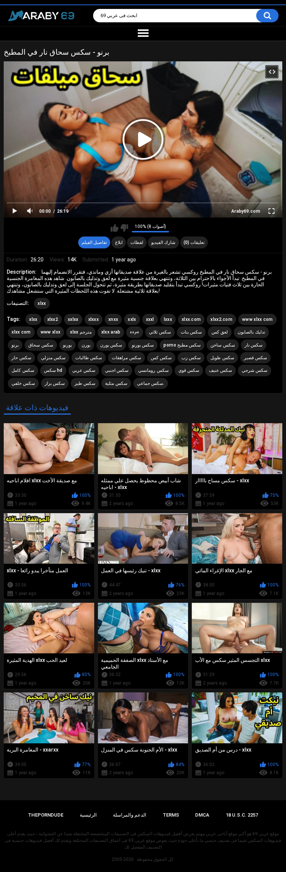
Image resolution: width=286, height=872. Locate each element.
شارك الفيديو (163, 242)
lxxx (168, 319)
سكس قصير (255, 357)
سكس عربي (83, 370)
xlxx (42, 303)
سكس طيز (84, 383)
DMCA (202, 815)
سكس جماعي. (150, 383)
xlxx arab (111, 332)
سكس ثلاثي (160, 332)
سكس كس (161, 357)
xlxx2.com (221, 319)
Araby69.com (245, 211)
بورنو (67, 345)
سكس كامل (23, 370)
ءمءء (134, 332)
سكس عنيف (220, 370)
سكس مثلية (116, 383)
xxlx (132, 319)
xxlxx (73, 319)
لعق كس (220, 332)
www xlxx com (257, 319)
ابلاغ (119, 242)
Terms (171, 815)
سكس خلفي (23, 383)
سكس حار (21, 357)
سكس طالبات (88, 357)
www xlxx (50, 332)
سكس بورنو (143, 345)
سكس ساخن (222, 345)
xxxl (150, 319)
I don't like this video (124, 228)
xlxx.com (191, 319)
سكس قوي (188, 370)
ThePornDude (45, 815)
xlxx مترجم (81, 332)
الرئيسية (88, 815)
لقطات (136, 242)
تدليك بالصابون (251, 332)
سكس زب (191, 357)
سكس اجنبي (116, 370)
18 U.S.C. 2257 (242, 815)
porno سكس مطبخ (182, 345)
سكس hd (53, 370)
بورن (86, 345)
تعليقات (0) (194, 242)
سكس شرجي (254, 370)
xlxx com (21, 332)
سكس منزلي (53, 357)
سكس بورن (111, 345)
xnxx (113, 319)
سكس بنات (191, 332)
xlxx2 (52, 319)
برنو (15, 345)
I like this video (114, 228)
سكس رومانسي (153, 370)
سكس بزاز (55, 383)
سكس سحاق (40, 345)
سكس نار (254, 345)
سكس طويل (222, 357)
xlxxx (93, 319)
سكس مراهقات (126, 357)
